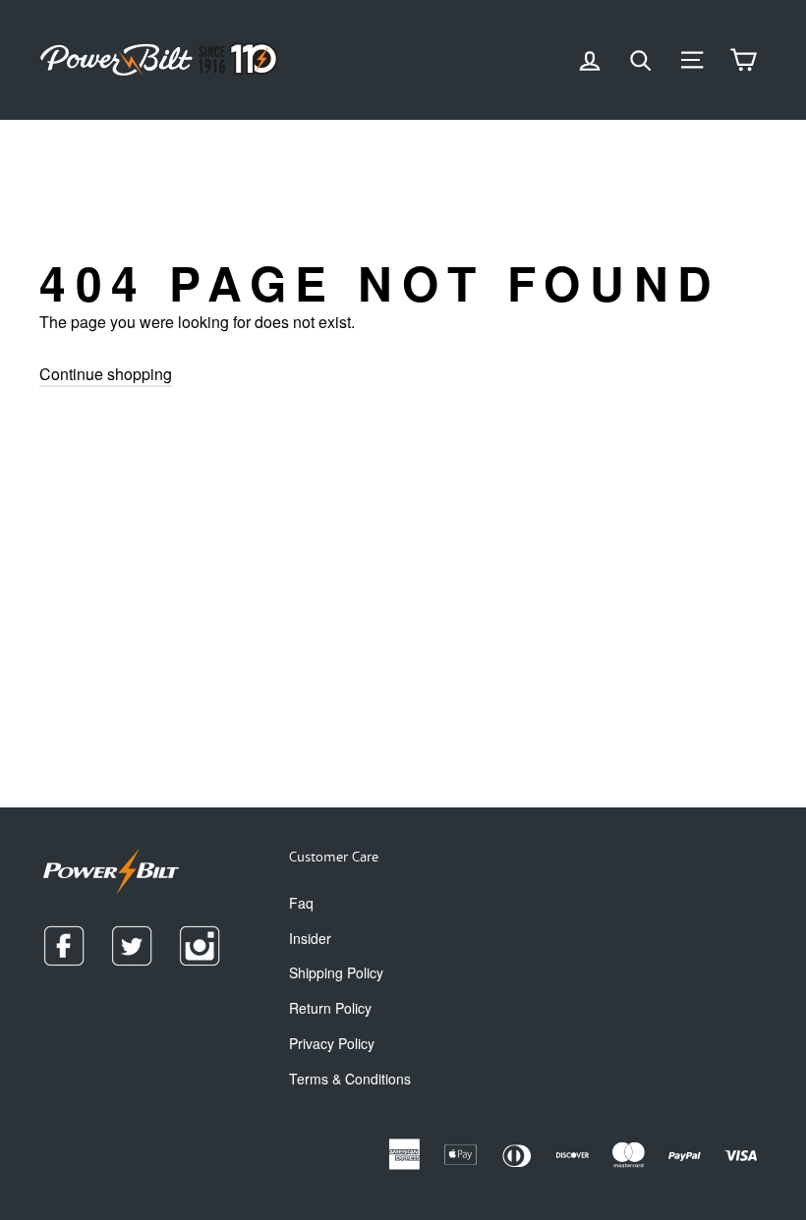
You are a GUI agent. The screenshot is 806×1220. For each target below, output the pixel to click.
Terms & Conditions (350, 1078)
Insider (310, 938)
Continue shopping (105, 373)
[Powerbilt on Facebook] (63, 945)
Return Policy (330, 1008)
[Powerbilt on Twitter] (131, 945)
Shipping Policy (336, 972)
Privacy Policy (331, 1043)
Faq (301, 903)
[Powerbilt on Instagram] (199, 945)
